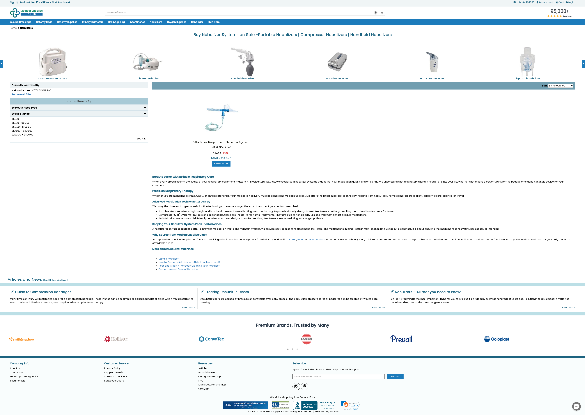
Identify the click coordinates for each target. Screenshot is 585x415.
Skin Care (214, 22)
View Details (221, 163)
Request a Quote (114, 380)
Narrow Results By (79, 101)
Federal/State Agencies (24, 376)
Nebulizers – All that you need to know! (428, 292)
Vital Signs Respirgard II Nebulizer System (221, 142)
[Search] (382, 13)
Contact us (16, 372)
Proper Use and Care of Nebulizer (178, 269)
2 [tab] (292, 349)
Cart (561, 2)
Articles (202, 368)
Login (571, 2)
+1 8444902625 (525, 2)
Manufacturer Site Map (212, 384)
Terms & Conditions (116, 376)
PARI (300, 239)
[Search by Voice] (376, 13)
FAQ (200, 380)
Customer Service (116, 363)
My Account (546, 2)
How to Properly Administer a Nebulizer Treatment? (189, 262)
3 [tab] (297, 349)
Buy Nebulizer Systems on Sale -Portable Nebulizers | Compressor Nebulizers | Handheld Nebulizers (292, 35)
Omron (292, 239)
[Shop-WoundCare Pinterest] (304, 386)
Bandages (197, 22)
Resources (205, 363)
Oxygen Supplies (176, 22)
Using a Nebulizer (168, 258)
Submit (395, 376)
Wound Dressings (20, 22)
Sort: (545, 85)
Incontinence (137, 22)
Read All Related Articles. (55, 280)
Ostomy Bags (44, 22)
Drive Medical (317, 239)
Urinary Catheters (92, 22)
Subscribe (299, 363)
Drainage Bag (116, 22)
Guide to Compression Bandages (43, 292)
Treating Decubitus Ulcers (227, 292)
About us (15, 368)
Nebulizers (156, 22)
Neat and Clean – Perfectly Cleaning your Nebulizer (189, 265)
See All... (141, 138)
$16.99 (225, 153)
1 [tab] (287, 349)
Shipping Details (113, 372)
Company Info (19, 363)
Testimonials (17, 380)
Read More (188, 307)
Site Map (203, 388)
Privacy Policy (112, 368)
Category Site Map (209, 376)
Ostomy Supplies (67, 22)
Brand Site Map (207, 372)
